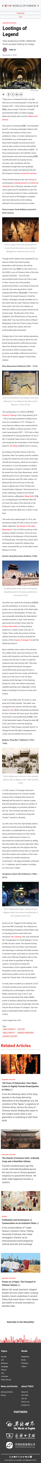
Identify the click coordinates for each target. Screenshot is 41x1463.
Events (3, 1395)
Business (4, 1363)
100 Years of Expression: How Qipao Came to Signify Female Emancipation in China (20, 1086)
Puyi (11, 710)
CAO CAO (21, 1029)
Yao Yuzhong (16, 937)
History (3, 1370)
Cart (20, 17)
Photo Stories (6, 1380)
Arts (2, 1373)
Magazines (25, 1357)
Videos (23, 1366)
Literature (4, 1376)
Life (2, 1360)
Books (23, 1360)
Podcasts (24, 1363)
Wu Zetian (14, 446)
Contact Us (25, 1405)
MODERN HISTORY (8, 1079)
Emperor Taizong (9, 415)
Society (4, 1357)
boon (32, 179)
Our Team (24, 1395)
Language (4, 1366)
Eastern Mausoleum (10, 626)
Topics (4, 1351)
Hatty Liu (12, 50)
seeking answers (21, 183)
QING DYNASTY (9, 1033)
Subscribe (20, 13)
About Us (24, 1392)
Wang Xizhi (29, 496)
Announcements (7, 1392)
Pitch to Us (25, 1402)
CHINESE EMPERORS (25, 1033)
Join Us (24, 1399)
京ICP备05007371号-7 (30, 1460)
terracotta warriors (29, 173)
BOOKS (4, 1216)
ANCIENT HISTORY (10, 23)
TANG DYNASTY (9, 1029)
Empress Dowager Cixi (22, 640)
